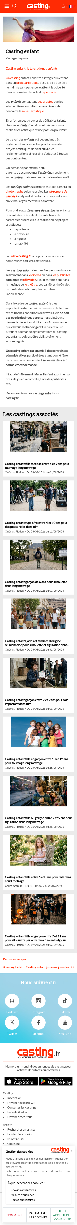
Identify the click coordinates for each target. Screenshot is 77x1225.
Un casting (13, 78)
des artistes (45, 101)
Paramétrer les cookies (38, 1215)
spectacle (49, 92)
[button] (64, 6)
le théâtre (30, 284)
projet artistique (27, 82)
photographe (14, 191)
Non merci (14, 1215)
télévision (29, 279)
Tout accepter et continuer (62, 1215)
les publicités (61, 275)
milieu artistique (33, 111)
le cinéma (34, 275)
